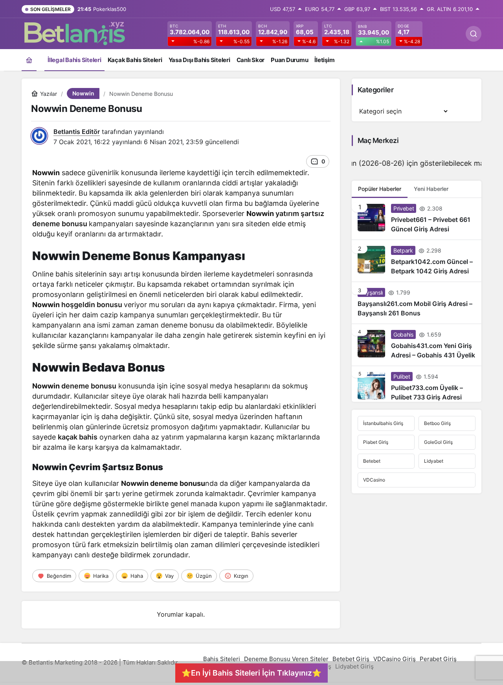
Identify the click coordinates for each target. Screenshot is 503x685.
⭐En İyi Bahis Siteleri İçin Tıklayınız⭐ (251, 673)
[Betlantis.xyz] (75, 33)
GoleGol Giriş (438, 442)
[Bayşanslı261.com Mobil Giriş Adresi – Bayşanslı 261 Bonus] (416, 303)
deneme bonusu (88, 386)
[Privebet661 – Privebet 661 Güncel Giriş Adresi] (416, 219)
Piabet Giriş (375, 442)
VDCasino (374, 480)
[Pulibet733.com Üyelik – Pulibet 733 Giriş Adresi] (416, 384)
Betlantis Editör (76, 132)
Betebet (371, 461)
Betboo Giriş (437, 423)
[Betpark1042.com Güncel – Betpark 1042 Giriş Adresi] (416, 261)
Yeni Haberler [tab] (431, 188)
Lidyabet (433, 461)
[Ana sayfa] (29, 60)
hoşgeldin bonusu (91, 304)
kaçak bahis (77, 437)
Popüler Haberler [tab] (379, 188)
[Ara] (473, 34)
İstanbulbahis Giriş (383, 423)
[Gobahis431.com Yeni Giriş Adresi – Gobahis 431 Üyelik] (416, 345)
